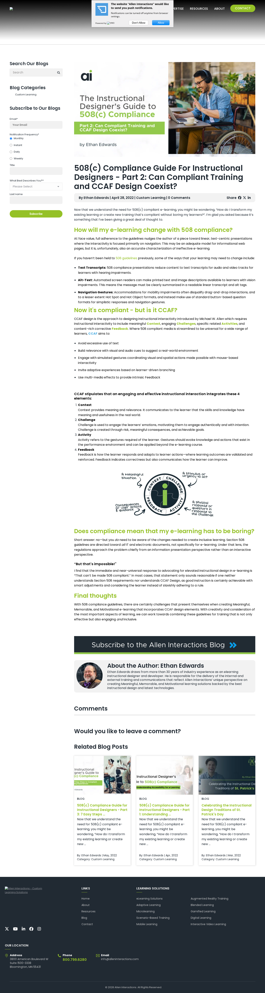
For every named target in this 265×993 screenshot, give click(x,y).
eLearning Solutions (149, 899)
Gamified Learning (203, 911)
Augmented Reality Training (209, 899)
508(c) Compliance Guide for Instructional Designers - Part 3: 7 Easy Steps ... (102, 809)
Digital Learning (201, 918)
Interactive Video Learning (208, 924)
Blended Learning (202, 905)
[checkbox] (36, 148)
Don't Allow (138, 22)
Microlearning (145, 911)
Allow (161, 22)
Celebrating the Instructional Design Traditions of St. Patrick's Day (227, 809)
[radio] (36, 138)
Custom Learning (25, 94)
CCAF (92, 333)
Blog (84, 918)
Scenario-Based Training (153, 918)
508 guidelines (126, 258)
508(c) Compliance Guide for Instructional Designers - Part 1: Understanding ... (164, 809)
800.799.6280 (75, 959)
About (85, 905)
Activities (229, 323)
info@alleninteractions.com (120, 959)
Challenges (186, 323)
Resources (88, 911)
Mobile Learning (146, 924)
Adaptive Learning (148, 905)
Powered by (101, 23)
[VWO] (111, 23)
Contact (87, 924)
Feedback (120, 328)
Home (85, 899)
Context (153, 323)
